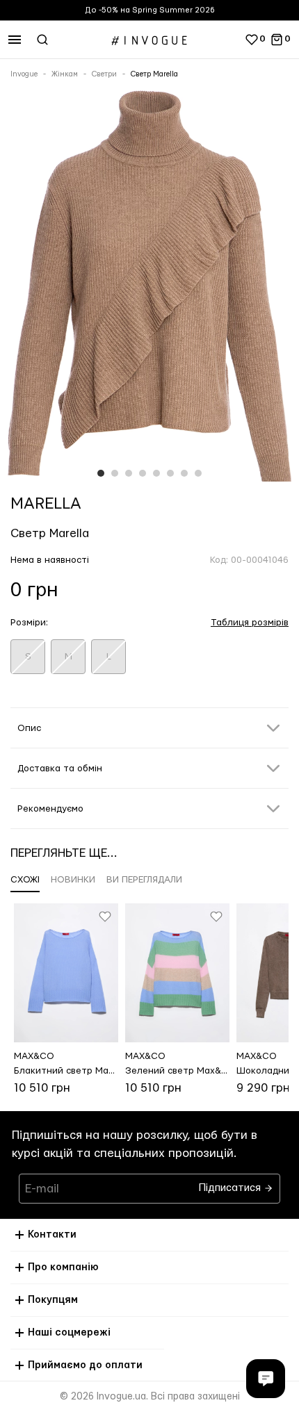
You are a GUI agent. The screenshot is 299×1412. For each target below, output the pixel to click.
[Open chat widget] (265, 1378)
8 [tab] (198, 473)
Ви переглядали (144, 880)
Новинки (73, 880)
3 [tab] (128, 473)
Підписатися (231, 1184)
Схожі (25, 880)
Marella (45, 503)
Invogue (24, 74)
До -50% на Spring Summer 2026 (150, 10)
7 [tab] (184, 473)
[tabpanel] (149, 288)
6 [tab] (170, 473)
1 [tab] (100, 473)
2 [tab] (114, 473)
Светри (104, 74)
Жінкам (64, 74)
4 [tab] (142, 473)
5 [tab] (156, 473)
